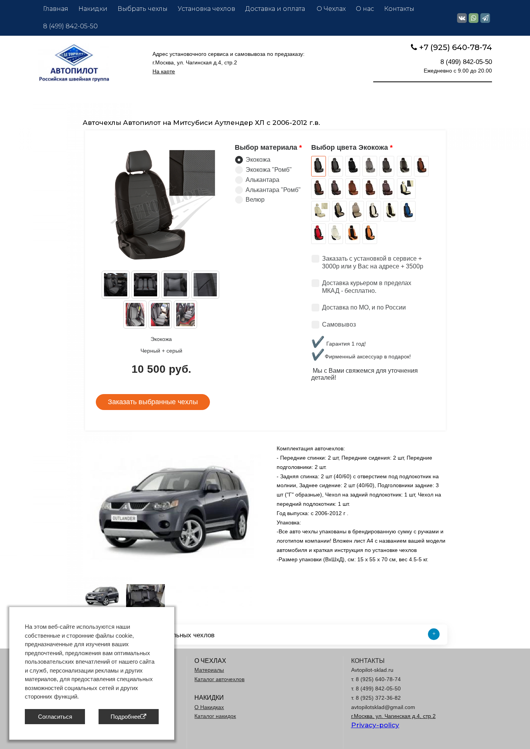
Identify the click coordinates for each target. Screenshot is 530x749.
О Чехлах (331, 8)
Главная (55, 8)
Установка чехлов (206, 8)
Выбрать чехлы (143, 8)
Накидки (92, 8)
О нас (365, 8)
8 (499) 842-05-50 (70, 26)
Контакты (399, 8)
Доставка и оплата (276, 8)
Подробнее (125, 716)
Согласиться (55, 716)
